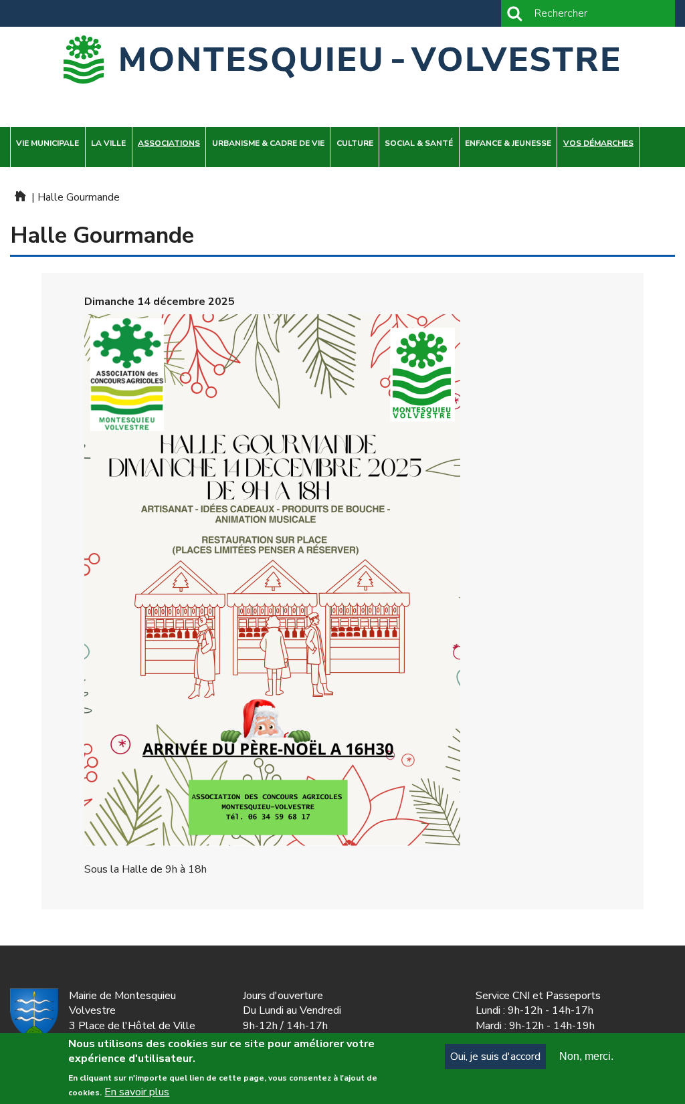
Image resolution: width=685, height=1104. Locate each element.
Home (19, 196)
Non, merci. (586, 1056)
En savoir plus (136, 1092)
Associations (169, 143)
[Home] (342, 59)
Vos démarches (598, 143)
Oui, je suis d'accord (495, 1056)
